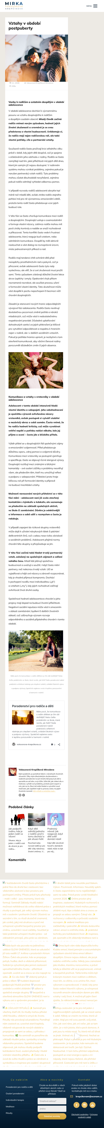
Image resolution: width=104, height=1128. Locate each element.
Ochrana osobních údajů (88, 1115)
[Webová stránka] (20, 795)
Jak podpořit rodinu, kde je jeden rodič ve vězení (16, 832)
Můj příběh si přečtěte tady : (44, 791)
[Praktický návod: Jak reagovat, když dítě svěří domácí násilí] (55, 819)
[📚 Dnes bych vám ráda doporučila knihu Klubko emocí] (77, 974)
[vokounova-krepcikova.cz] (14, 6)
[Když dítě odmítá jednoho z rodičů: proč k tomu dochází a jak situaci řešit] (36, 819)
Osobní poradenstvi (15, 1093)
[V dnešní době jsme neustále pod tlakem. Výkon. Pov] (77, 911)
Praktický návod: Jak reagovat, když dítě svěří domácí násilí (55, 833)
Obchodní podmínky (79, 1114)
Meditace (10, 1106)
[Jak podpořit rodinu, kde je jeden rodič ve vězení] (17, 819)
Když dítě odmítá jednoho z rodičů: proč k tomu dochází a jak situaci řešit (36, 833)
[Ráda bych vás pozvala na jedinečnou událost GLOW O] (27, 974)
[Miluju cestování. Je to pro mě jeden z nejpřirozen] (77, 1036)
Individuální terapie (15, 1100)
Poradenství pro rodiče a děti (19, 1087)
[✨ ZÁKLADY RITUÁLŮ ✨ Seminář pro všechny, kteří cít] (27, 1036)
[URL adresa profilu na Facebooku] (23, 795)
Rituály (9, 1113)
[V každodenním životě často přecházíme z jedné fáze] (27, 911)
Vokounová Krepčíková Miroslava (40, 83)
